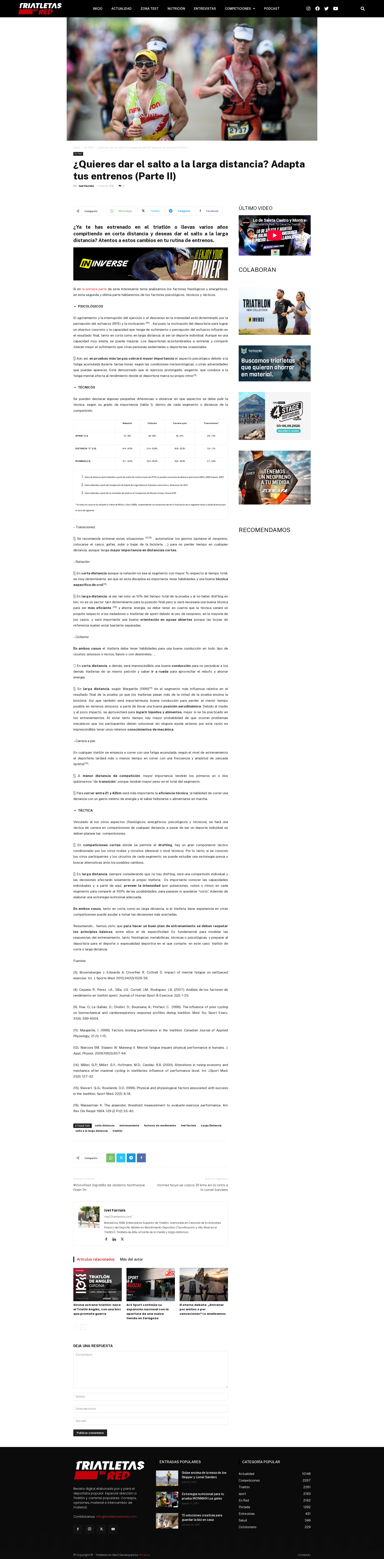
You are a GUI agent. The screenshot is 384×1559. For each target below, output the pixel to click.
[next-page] (83, 1327)
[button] (362, 8)
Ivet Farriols (86, 186)
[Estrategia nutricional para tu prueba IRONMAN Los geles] (167, 1499)
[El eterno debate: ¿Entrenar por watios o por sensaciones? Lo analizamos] (204, 1284)
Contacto (304, 1555)
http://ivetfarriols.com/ (118, 1216)
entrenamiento (129, 1125)
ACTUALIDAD (121, 8)
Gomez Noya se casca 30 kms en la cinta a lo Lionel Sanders (192, 1187)
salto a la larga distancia (91, 1130)
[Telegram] (131, 1157)
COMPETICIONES (238, 8)
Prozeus (144, 1555)
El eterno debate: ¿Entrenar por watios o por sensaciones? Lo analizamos (203, 1309)
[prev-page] (76, 1327)
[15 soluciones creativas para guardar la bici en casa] (167, 1521)
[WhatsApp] (110, 1157)
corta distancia (104, 1125)
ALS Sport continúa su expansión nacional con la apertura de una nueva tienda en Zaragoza (147, 1311)
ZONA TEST (149, 8)
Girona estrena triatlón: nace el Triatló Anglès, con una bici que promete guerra (97, 1309)
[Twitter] (120, 1157)
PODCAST (272, 8)
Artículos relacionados (96, 1259)
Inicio (76, 147)
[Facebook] (141, 1157)
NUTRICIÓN (176, 8)
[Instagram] (89, 1529)
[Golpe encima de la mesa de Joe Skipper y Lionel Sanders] (167, 1478)
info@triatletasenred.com (116, 1516)
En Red (88, 147)
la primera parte (94, 289)
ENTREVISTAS (205, 8)
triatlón (117, 1130)
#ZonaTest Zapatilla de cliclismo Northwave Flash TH (109, 1187)
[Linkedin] (116, 1239)
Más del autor (131, 1259)
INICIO (97, 8)
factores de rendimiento (160, 1125)
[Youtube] (113, 1529)
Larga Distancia (211, 1125)
